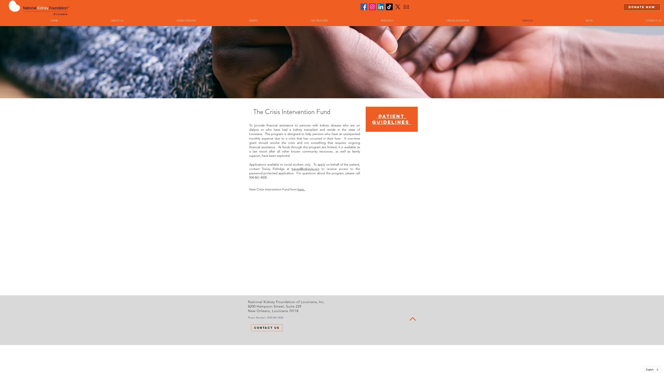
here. (302, 189)
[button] (93, 20)
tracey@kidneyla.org (305, 169)
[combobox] (652, 369)
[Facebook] (364, 6)
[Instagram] (372, 6)
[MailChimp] (406, 6)
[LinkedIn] (380, 6)
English (649, 369)
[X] (397, 6)
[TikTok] (389, 6)
